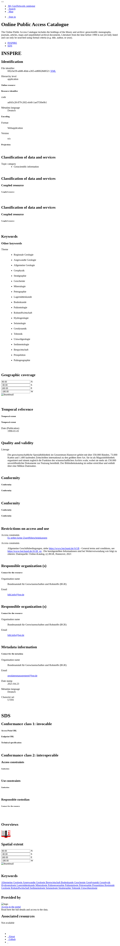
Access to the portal (11, 906)
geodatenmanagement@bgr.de (22, 675)
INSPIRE (12, 43)
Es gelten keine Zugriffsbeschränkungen (27, 537)
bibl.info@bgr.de (16, 594)
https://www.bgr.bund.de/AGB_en (25, 551)
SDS (10, 45)
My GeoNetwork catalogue (21, 6)
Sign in (12, 17)
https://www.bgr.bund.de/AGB (64, 548)
